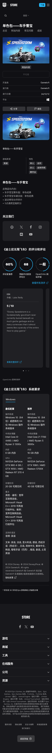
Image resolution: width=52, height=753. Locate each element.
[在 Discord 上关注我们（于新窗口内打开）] (21, 234)
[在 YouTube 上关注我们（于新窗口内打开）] (31, 234)
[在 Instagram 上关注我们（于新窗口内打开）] (40, 227)
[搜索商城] (6, 15)
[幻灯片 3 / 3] (28, 370)
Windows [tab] (10, 399)
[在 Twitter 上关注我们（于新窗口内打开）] (21, 227)
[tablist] (26, 399)
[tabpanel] (26, 464)
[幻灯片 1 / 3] (23, 370)
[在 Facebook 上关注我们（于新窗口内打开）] (31, 227)
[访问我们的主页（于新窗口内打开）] (12, 227)
